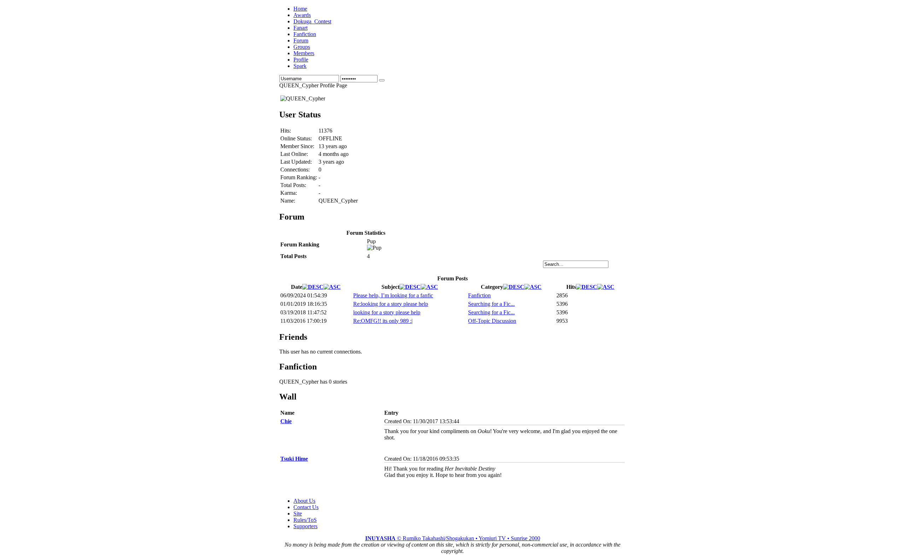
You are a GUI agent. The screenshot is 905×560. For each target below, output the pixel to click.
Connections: (295, 170)
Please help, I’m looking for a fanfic (393, 295)
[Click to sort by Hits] (586, 287)
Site (297, 514)
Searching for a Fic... (491, 304)
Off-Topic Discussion (492, 321)
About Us (304, 501)
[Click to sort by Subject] (410, 287)
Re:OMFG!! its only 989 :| (383, 321)
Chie (286, 421)
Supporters (305, 526)
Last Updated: (296, 162)
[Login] (382, 80)
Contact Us (306, 507)
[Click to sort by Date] (312, 287)
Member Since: (297, 146)
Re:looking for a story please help (390, 304)
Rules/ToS (305, 520)
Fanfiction (479, 295)
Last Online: (294, 154)
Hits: (285, 131)
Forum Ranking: (298, 177)
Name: (287, 201)
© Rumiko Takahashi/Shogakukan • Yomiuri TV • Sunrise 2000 (452, 538)
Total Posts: (293, 185)
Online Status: (296, 138)
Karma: (288, 193)
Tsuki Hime (294, 459)
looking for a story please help (386, 312)
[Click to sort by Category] (513, 287)
